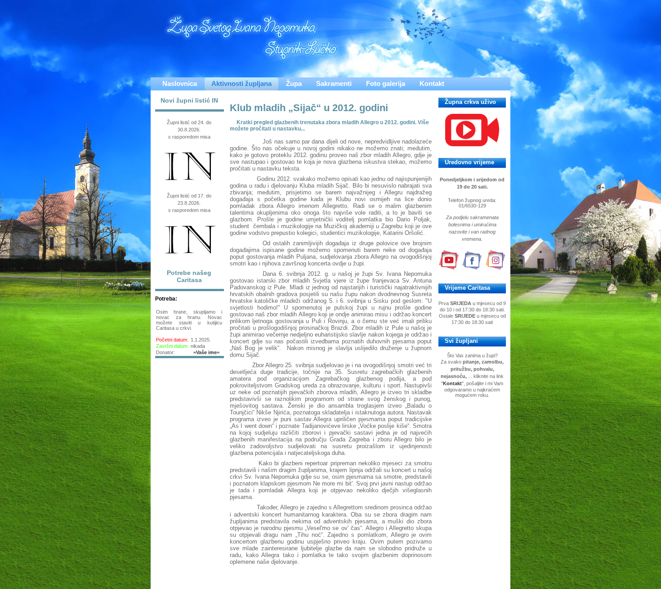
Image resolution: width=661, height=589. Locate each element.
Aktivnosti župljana (241, 83)
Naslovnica (179, 83)
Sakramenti (334, 83)
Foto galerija (385, 83)
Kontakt (432, 83)
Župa (294, 83)
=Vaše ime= (206, 352)
